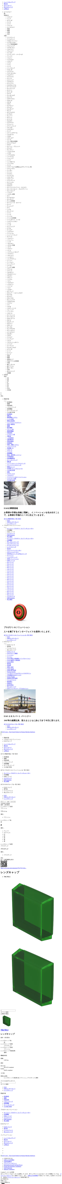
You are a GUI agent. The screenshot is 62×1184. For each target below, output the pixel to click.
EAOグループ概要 (12, 653)
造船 (8, 472)
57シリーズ (10, 584)
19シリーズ (10, 572)
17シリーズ (10, 571)
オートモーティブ (12, 460)
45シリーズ (10, 577)
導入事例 (9, 536)
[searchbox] (8, 802)
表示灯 (9, 548)
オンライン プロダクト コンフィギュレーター (20, 528)
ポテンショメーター (13, 552)
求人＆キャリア (8, 7)
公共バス (9, 449)
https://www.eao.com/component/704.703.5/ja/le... (13, 868)
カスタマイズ (11, 533)
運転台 (9, 415)
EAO (8, 520)
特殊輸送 (9, 443)
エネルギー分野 (11, 478)
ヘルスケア (10, 475)
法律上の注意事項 (9, 1160)
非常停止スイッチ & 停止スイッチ (17, 553)
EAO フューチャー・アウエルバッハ (17, 688)
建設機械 (9, 427)
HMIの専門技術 (11, 670)
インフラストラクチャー (14, 422)
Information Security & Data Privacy (13, 1165)
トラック (9, 451)
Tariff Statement (8, 1168)
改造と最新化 (11, 424)
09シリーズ (10, 567)
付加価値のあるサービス (14, 675)
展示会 (6, 3)
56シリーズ (10, 582)
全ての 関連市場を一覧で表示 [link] (9, 754)
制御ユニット (11, 467)
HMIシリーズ (11, 560)
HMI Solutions (11, 535)
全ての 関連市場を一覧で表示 (12, 518)
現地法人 (9, 683)
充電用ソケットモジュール (15, 468)
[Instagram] (5, 1153)
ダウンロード (8, 5)
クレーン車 (10, 429)
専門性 (9, 663)
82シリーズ (10, 591)
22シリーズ (10, 574)
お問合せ (6, 9)
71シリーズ (10, 589)
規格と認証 (10, 667)
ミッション (10, 655)
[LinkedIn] (5, 1150)
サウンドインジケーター (14, 550)
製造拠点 (9, 681)
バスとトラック (11, 446)
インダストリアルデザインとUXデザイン (19, 673)
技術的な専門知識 (12, 678)
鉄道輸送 (9, 414)
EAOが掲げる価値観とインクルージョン (19, 658)
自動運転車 (10, 439)
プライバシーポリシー (10, 1163)
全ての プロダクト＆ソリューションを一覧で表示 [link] (15, 770)
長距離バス (10, 448)
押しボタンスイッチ (13, 542)
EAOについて (11, 651)
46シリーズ (10, 579)
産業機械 (9, 453)
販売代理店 (10, 685)
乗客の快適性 (11, 421)
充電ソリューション (13, 559)
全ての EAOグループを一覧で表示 (14, 724)
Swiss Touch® (11, 676)
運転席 (9, 461)
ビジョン (9, 656)
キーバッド (10, 555)
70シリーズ (10, 588)
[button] (31, 858)
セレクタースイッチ (13, 543)
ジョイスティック (12, 557)
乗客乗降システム (12, 417)
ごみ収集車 (10, 438)
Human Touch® (11, 672)
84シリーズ (10, 593)
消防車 (9, 436)
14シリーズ (10, 569)
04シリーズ (10, 565)
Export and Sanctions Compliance (12, 1166)
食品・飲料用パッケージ (14, 455)
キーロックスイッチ (13, 545)
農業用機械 (10, 431)
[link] (32, 461)
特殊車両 (9, 432)
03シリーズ (10, 564)
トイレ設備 (10, 419)
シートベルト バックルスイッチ (16, 463)
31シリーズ (10, 576)
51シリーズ (10, 581)
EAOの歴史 (10, 662)
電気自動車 (10, 441)
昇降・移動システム (13, 444)
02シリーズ (10, 562)
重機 (8, 426)
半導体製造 (10, 456)
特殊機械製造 (11, 458)
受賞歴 (9, 665)
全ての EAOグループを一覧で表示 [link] (11, 784)
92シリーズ (10, 594)
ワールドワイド (11, 680)
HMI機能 (9, 540)
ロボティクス (11, 473)
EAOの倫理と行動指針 (13, 660)
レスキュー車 (11, 434)
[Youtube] (5, 1148)
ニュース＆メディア (10, 2)
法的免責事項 (8, 1161)
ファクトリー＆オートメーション (16, 477)
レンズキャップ (11, 523)
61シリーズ (10, 586)
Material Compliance (9, 1169)
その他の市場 (11, 470)
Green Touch (10, 668)
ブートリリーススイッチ (14, 465)
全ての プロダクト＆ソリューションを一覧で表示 (18, 635)
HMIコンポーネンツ (13, 522)
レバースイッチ (11, 547)
